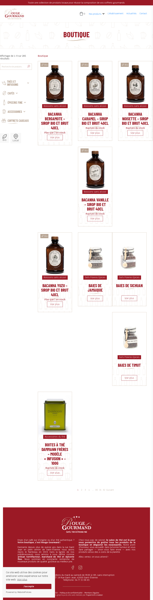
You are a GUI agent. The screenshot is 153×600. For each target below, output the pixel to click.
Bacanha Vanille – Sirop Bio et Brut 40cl (95, 204)
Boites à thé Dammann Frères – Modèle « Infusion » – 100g (55, 454)
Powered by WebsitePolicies (18, 592)
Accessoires (15, 111)
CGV (56, 592)
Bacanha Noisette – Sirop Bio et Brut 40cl (135, 118)
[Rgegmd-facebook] (73, 567)
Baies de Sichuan (129, 285)
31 (100, 490)
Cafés (11, 93)
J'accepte (28, 586)
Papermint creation (94, 595)
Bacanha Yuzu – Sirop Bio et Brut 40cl (55, 290)
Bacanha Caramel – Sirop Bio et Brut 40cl (95, 118)
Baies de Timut (129, 365)
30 (96, 490)
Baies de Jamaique (95, 288)
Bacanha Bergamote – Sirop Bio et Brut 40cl (55, 120)
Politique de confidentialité (71, 592)
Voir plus (22, 579)
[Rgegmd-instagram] (80, 567)
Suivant (110, 490)
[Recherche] (29, 66)
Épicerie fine (15, 102)
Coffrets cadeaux (18, 120)
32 (104, 490)
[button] (96, 14)
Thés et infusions (12, 83)
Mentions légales (91, 592)
